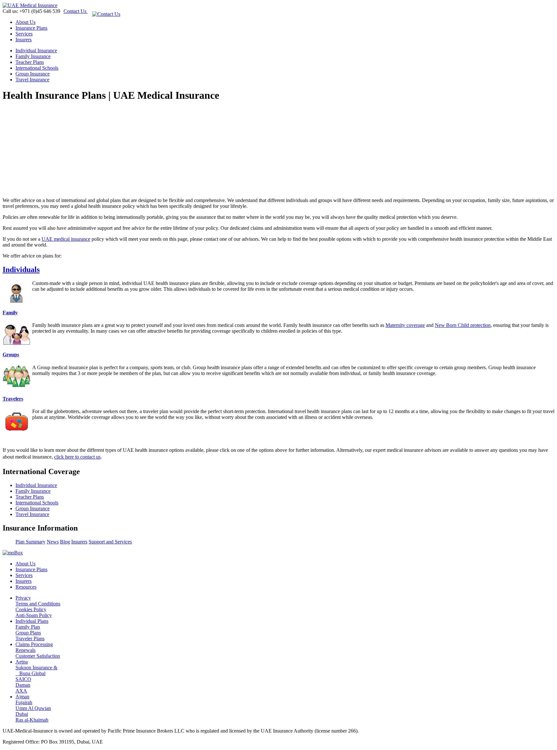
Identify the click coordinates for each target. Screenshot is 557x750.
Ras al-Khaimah (31, 720)
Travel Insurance (32, 79)
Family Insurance (33, 56)
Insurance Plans (31, 28)
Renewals (25, 650)
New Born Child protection (463, 325)
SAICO (23, 679)
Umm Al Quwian (33, 708)
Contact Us (76, 11)
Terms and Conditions (37, 603)
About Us (25, 22)
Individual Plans (31, 621)
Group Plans (28, 632)
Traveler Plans (29, 638)
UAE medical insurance (66, 239)
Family (10, 312)
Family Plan (27, 627)
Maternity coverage (405, 325)
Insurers (23, 39)
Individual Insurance (36, 50)
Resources (25, 587)
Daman (22, 685)
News (53, 541)
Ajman (22, 696)
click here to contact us (77, 457)
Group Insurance (32, 73)
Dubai (21, 714)
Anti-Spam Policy (33, 615)
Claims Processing (34, 644)
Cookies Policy (30, 609)
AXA (21, 691)
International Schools (36, 68)
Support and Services (110, 541)
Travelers (13, 398)
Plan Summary (30, 541)
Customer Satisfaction (37, 656)
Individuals (21, 269)
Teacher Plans (29, 62)
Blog (65, 541)
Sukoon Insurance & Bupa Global (36, 670)
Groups (11, 354)
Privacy (23, 598)
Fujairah (23, 702)
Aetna (21, 661)
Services (24, 33)
